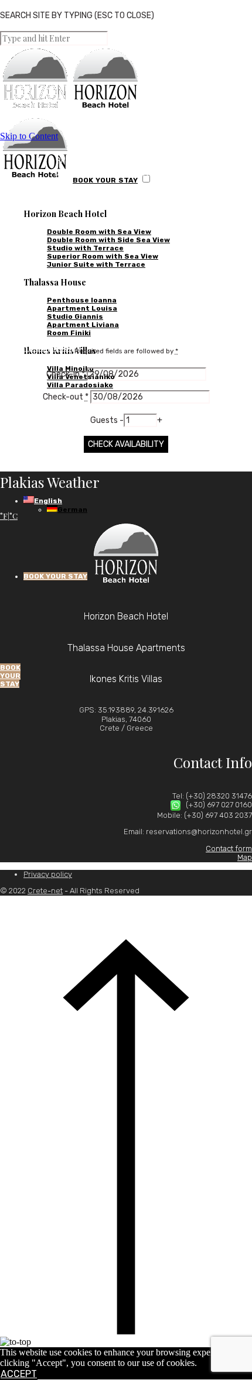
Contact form (229, 848)
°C (13, 516)
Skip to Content (29, 136)
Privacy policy (47, 874)
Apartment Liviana (83, 325)
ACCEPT (19, 1373)
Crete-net (45, 890)
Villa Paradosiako (80, 385)
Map (244, 857)
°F (4, 516)
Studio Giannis (75, 316)
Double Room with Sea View (99, 232)
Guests (105, 420)
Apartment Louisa (82, 308)
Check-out (65, 397)
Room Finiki (69, 333)
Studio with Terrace (85, 248)
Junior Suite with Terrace (96, 264)
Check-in (65, 374)
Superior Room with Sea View (102, 256)
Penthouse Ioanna (82, 300)
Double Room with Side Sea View (108, 240)
